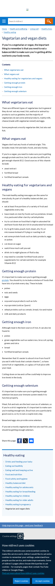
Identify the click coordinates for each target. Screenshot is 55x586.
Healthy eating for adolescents (19, 487)
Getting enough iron (13, 87)
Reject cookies (21, 581)
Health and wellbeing (18, 29)
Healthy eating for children (17, 495)
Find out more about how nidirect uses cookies (23, 573)
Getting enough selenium (15, 91)
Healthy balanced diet (15, 483)
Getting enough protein (14, 82)
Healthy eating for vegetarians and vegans (23, 78)
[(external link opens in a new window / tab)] (19, 440)
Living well (34, 29)
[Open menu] (4, 21)
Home (4, 29)
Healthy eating (10, 32)
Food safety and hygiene (16, 478)
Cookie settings (9, 536)
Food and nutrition (13, 474)
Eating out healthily (14, 466)
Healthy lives (46, 29)
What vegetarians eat (13, 70)
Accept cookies (42, 581)
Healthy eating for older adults (19, 500)
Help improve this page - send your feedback (22, 525)
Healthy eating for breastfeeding (20, 491)
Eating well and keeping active (19, 470)
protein (5, 280)
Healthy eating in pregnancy (18, 504)
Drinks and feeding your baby (18, 461)
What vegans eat (11, 74)
